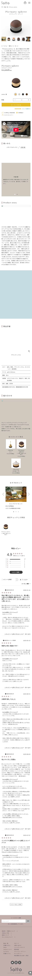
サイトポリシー (18, 953)
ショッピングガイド (19, 947)
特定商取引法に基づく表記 (21, 955)
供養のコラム (7, 953)
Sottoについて (7, 949)
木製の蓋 (23, 147)
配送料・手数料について (8, 931)
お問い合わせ (17, 945)
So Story (6, 951)
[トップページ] (2, 7)
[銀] (19, 94)
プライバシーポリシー (20, 951)
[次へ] (28, 494)
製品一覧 (6, 7)
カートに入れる (16, 105)
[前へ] (3, 494)
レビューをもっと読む (16, 904)
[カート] (25, 3)
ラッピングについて (8, 115)
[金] (15, 94)
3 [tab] (18, 512)
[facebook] (19, 962)
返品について (5, 935)
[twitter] (12, 962)
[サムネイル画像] (4, 39)
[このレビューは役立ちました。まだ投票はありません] (25, 634)
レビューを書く (16, 572)
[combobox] (26, 583)
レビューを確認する (26, 108)
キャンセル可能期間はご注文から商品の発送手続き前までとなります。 (15, 937)
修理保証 (16, 949)
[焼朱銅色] (27, 94)
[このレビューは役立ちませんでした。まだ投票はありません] (28, 634)
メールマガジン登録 (16, 918)
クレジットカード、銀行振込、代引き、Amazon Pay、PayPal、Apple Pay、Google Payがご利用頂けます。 (15, 933)
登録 (28, 921)
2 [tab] (17, 194)
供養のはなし (7, 945)
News (5, 947)
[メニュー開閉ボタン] (29, 3)
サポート (16, 943)
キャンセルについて (7, 937)
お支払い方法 (5, 933)
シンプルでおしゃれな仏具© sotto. (16, 973)
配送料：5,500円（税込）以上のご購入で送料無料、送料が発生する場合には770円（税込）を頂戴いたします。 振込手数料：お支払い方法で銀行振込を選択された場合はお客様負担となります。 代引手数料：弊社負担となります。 (16, 931)
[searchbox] (8, 579)
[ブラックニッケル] (23, 94)
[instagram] (16, 962)
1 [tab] (15, 194)
